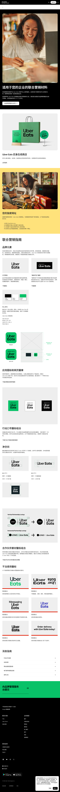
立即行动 (53, 2)
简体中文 (6, 766)
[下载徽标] (15, 265)
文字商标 (5, 275)
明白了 (55, 788)
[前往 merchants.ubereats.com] (5, 2)
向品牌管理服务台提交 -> (10, 103)
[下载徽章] (44, 265)
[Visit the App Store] (17, 774)
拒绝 (50, 788)
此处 (55, 782)
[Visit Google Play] (7, 774)
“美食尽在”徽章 (35, 275)
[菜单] (58, 2)
